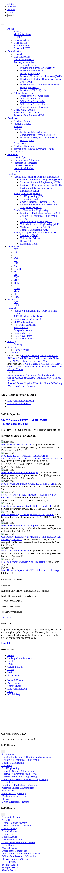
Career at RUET (15, 666)
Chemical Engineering (12, 762)
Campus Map (20, 42)
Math (16, 291)
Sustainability (14, 675)
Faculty (11, 661)
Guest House (8, 845)
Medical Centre (15, 383)
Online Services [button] (21, 349)
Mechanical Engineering (13, 793)
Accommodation (15, 375)
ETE (16, 255)
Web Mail (12, 6)
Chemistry (6, 765)
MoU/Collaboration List (19, 403)
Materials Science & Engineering (17, 787)
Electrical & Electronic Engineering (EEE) (41, 179)
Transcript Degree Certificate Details (34, 148)
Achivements (13, 683)
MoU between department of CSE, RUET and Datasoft (28, 483)
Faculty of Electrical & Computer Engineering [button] (36, 176)
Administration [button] (14, 51)
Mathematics (7, 790)
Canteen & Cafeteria (25, 377)
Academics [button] (12, 118)
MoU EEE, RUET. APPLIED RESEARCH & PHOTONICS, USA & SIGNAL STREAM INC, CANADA (31, 457)
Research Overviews (24, 338)
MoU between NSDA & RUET (17, 444)
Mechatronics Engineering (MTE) (36, 221)
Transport (31, 386)
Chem (17, 288)
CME (16, 277)
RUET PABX (8, 862)
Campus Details (21, 40)
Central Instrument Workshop (16, 825)
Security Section (9, 864)
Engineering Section (11, 839)
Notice (10, 672)
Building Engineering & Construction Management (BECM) (38, 206)
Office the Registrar (31, 98)
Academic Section (10, 817)
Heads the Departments (26, 112)
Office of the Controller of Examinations (21, 853)
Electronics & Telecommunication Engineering (24, 779)
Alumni (11, 9)
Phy (16, 294)
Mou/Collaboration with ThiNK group (20, 525)
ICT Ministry (13, 694)
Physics (5, 799)
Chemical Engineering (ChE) (34, 229)
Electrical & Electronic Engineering (19, 776)
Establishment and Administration (18, 842)
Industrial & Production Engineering (19, 785)
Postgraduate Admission (25, 162)
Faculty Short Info (49, 355)
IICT (16, 302)
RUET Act (19, 37)
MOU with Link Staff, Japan (15, 550)
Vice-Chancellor (22, 56)
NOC (42, 363)
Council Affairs (9, 836)
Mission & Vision (22, 34)
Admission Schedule (24, 165)
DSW (53, 366)
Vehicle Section (9, 870)
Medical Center (9, 848)
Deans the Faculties (24, 109)
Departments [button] (20, 143)
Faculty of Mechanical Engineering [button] (31, 210)
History (17, 31)
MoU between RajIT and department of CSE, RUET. (27, 514)
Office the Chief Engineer (34, 107)
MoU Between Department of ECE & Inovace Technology (30, 570)
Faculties (18, 126)
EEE (16, 249)
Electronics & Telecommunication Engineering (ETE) (36, 189)
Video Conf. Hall (16, 386)
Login (10, 12)
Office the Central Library (34, 104)
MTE (16, 280)
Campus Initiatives (23, 330)
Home (10, 3)
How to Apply (21, 157)
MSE (16, 282)
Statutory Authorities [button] (24, 62)
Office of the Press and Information (18, 856)
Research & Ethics (23, 336)
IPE (15, 274)
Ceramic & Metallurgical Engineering (20, 760)
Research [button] (11, 308)
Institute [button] (17, 129)
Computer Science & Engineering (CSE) (40, 182)
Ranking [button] (11, 341)
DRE (60, 366)
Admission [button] (12, 154)
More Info (6, 643)
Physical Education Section (15, 859)
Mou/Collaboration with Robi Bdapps (19, 472)
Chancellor (19, 54)
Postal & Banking (53, 383)
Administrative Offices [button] (25, 93)
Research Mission (22, 333)
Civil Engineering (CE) (31, 196)
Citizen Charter (15, 369)
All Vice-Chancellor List (24, 361)
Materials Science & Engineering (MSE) (39, 224)
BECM (17, 269)
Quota (17, 171)
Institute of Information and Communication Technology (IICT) (37, 133)
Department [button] (13, 246)
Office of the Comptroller (14, 850)
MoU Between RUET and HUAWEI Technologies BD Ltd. (24, 422)
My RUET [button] (12, 352)
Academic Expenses (24, 146)
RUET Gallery (30, 363)
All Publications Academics (28, 316)
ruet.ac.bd (7, 617)
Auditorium (31, 375)
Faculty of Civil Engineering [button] (28, 193)
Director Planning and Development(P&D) (32, 72)
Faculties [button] (11, 174)
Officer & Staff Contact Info (37, 358)
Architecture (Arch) (29, 199)
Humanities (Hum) (29, 243)
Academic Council (29, 65)
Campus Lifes (14, 686)
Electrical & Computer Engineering (19, 774)
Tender (17, 366)
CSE (16, 252)
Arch (16, 266)
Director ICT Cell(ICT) (33, 90)
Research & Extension (25, 324)
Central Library (44, 377)
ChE (16, 285)
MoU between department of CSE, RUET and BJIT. (27, 506)
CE (15, 260)
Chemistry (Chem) (29, 235)
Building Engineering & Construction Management (26, 757)
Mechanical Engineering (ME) (35, 227)
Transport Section (10, 867)
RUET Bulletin (21, 45)
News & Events (15, 680)
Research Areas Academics (28, 319)
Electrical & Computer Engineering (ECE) (41, 185)
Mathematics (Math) (30, 238)
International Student (24, 168)
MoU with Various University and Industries (23, 561)
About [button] (10, 28)
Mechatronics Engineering (14, 796)
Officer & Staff (15, 358)
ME (15, 271)
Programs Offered (22, 123)
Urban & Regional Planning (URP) (37, 202)
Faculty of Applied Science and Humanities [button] (35, 232)
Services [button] (11, 347)
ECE (16, 257)
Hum (16, 296)
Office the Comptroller (32, 101)
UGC (10, 691)
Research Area (21, 327)
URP (16, 263)
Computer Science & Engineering (18, 771)
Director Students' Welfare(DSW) (37, 68)
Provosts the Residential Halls (30, 115)
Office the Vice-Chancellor (34, 95)
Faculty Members (30, 355)
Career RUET (22, 48)
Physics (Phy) (26, 241)
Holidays (18, 151)
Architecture (7, 754)
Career (25, 366)
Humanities (7, 782)
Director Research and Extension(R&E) (41, 76)
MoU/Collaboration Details (20, 400)
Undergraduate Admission (26, 160)
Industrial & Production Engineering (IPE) (40, 213)
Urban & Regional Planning (15, 801)
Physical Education (33, 383)
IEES (16, 305)
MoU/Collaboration (23, 322)
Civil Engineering (10, 768)
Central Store (8, 834)
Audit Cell (6, 820)
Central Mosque (9, 831)
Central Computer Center (14, 823)
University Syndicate (24, 59)
